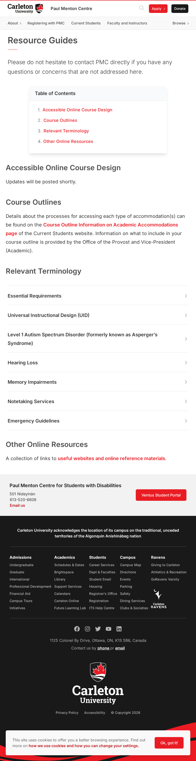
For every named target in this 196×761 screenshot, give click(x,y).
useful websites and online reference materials (111, 458)
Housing (95, 586)
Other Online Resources (68, 141)
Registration (99, 601)
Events (125, 579)
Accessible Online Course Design (77, 109)
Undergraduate (21, 565)
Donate (179, 8)
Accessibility (94, 712)
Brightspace (64, 572)
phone (104, 648)
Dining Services (132, 601)
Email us (17, 505)
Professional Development (30, 586)
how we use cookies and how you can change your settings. (84, 745)
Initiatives (17, 608)
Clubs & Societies (134, 608)
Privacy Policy (67, 712)
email (120, 648)
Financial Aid (20, 594)
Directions (128, 572)
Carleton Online (66, 601)
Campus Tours (21, 601)
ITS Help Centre (101, 608)
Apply (156, 8)
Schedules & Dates (69, 565)
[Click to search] (141, 8)
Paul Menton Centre (71, 8)
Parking (126, 586)
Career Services (101, 565)
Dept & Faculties (102, 572)
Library (59, 579)
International (19, 579)
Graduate (17, 572)
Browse (179, 23)
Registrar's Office (103, 594)
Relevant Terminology (66, 130)
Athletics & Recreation (168, 572)
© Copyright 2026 (125, 712)
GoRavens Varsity (165, 579)
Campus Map (130, 565)
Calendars (62, 594)
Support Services (68, 586)
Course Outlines (60, 120)
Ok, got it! (169, 742)
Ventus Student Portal (161, 495)
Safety (125, 594)
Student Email (100, 579)
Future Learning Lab (70, 608)
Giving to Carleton (165, 565)
